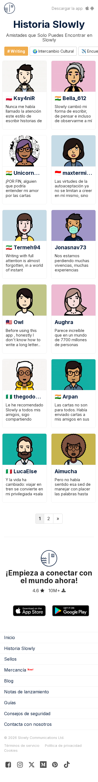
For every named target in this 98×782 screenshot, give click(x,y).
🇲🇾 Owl (14, 322)
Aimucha (66, 471)
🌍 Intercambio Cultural (53, 51)
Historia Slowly (49, 24)
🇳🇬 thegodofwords (30, 396)
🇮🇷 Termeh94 (23, 247)
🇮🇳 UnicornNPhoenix (32, 173)
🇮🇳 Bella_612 (70, 98)
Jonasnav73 (70, 247)
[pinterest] (43, 766)
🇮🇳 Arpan (66, 396)
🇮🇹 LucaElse (21, 471)
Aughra (64, 322)
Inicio (9, 637)
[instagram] (20, 766)
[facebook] (8, 766)
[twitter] (31, 766)
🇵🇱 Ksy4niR (20, 98)
